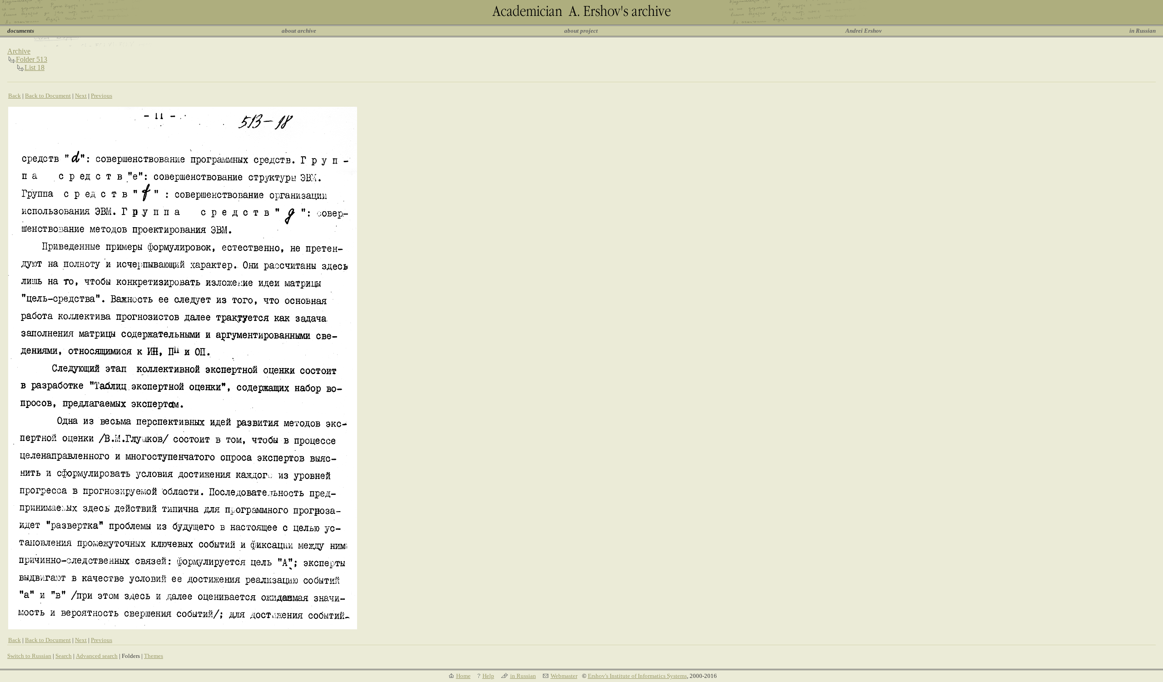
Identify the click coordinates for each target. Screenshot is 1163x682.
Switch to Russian (29, 655)
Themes (153, 655)
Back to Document (48, 95)
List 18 (35, 67)
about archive (299, 30)
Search (63, 655)
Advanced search (97, 655)
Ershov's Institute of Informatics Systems (637, 675)
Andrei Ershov (863, 30)
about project (581, 30)
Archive (18, 51)
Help (488, 675)
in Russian (1142, 30)
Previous (101, 95)
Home (463, 675)
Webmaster (564, 675)
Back (14, 95)
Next (81, 95)
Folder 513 (31, 59)
